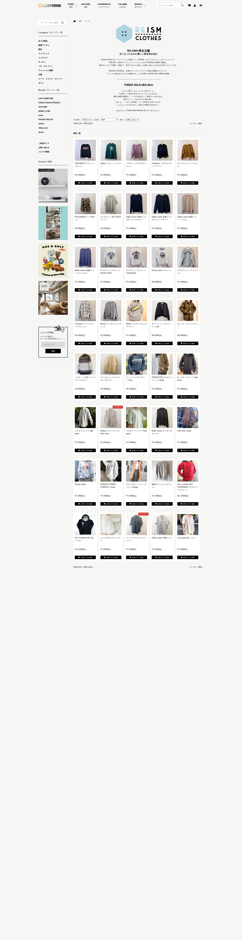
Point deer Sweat (184, 431)
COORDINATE (104, 5)
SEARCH (138, 5)
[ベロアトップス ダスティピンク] (136, 150)
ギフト (41, 83)
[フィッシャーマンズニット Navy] (136, 364)
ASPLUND (42, 107)
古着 (80, 21)
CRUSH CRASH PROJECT (49, 103)
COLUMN (122, 5)
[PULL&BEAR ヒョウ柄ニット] (85, 204)
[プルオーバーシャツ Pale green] (136, 417)
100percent (43, 128)
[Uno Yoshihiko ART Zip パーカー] (85, 524)
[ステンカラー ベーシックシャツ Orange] (136, 471)
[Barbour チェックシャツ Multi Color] (111, 417)
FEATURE (85, 5)
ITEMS (71, 5)
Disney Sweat (80, 484)
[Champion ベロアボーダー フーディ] (162, 150)
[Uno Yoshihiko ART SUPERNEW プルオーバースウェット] (188, 471)
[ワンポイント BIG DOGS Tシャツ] (111, 204)
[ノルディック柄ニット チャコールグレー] (85, 364)
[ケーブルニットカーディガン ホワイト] (111, 364)
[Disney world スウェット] (162, 257)
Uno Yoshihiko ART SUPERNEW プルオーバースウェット (187, 487)
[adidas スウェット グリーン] (111, 150)
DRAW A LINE (44, 111)
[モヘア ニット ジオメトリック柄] (162, 310)
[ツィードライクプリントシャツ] (136, 524)
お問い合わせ (43, 147)
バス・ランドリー (45, 66)
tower (40, 115)
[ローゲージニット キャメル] (188, 150)
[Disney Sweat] (85, 471)
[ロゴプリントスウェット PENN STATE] (111, 257)
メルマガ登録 (43, 152)
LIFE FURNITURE (45, 98)
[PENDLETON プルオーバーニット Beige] (162, 364)
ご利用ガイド (43, 143)
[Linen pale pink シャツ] (188, 524)
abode (41, 132)
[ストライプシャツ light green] (85, 417)
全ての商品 (42, 41)
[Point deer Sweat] (188, 417)
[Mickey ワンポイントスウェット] (111, 310)
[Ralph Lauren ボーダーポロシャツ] (162, 417)
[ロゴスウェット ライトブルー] (188, 257)
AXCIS (41, 124)
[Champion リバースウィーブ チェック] (85, 310)
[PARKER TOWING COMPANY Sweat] (111, 471)
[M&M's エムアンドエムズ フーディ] (136, 310)
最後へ (200, 123)
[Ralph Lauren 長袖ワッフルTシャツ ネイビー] (136, 204)
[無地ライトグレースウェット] (162, 471)
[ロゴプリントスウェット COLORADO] (136, 257)
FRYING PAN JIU (45, 119)
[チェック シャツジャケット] (188, 310)
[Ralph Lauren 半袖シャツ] (162, 524)
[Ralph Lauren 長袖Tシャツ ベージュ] (188, 204)
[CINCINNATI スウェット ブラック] (85, 150)
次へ (195, 123)
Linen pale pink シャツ (186, 538)
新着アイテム (43, 45)
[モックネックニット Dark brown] (188, 364)
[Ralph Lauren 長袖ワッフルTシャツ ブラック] (162, 204)
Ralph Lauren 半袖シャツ (162, 538)
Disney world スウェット (162, 270)
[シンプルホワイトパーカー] (111, 524)
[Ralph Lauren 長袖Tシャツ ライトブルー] (85, 257)
